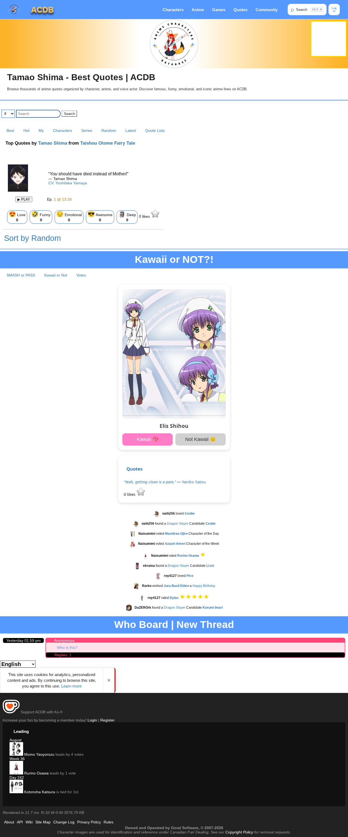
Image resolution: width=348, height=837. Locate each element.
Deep (127, 216)
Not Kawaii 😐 (200, 439)
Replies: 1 (63, 655)
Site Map (43, 822)
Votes (81, 275)
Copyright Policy (239, 832)
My (41, 130)
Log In (334, 10)
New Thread (205, 624)
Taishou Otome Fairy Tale (107, 143)
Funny (41, 216)
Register (107, 720)
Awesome (100, 216)
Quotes (240, 9)
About (9, 822)
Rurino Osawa (36, 773)
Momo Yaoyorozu (38, 754)
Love (17, 216)
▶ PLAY (23, 199)
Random (108, 130)
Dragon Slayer (177, 523)
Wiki (29, 822)
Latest (130, 130)
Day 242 (17, 777)
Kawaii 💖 (148, 439)
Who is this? (67, 647)
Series (86, 130)
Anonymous (64, 640)
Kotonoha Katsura (39, 792)
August (15, 740)
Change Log (63, 822)
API (20, 822)
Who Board (141, 624)
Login (92, 720)
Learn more (71, 686)
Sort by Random (32, 238)
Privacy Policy (89, 822)
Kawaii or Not (55, 275)
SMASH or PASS (21, 275)
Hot (26, 130)
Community (267, 9)
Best (10, 130)
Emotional (69, 216)
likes (145, 216)
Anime (198, 9)
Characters (173, 9)
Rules (108, 822)
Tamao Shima (52, 143)
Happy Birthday (203, 586)
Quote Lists (155, 130)
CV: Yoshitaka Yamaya (67, 183)
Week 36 (17, 759)
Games (218, 9)
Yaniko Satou (194, 481)
